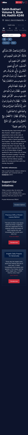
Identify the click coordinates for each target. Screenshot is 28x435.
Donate (19, 2)
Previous (6, 43)
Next (13, 43)
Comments (10, 30)
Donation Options (19, 205)
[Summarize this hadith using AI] (9, 39)
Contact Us (5, 174)
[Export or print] (4, 39)
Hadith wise (11, 25)
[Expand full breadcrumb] (3, 20)
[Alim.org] (4, 2)
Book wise (21, 25)
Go (23, 35)
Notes (16, 30)
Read (3, 30)
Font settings (23, 30)
